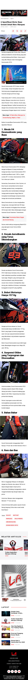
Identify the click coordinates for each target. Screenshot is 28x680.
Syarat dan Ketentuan (14, 663)
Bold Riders (19, 518)
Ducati (8, 515)
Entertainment (5, 18)
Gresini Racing (11, 522)
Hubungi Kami (14, 658)
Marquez (9, 518)
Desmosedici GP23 (12, 525)
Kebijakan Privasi (14, 661)
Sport (12, 18)
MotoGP (16, 515)
